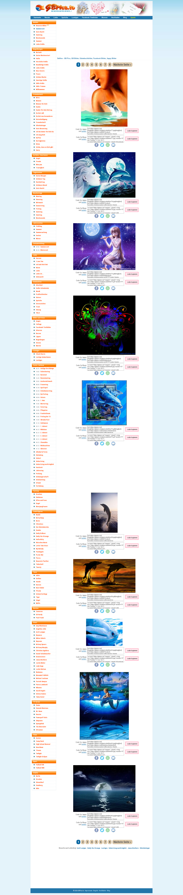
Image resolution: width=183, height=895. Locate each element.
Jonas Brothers (41, 660)
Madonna (39, 672)
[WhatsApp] (108, 146)
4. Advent (43, 439)
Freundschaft (41, 122)
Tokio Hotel (40, 697)
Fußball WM (40, 768)
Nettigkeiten (40, 141)
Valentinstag (45, 371)
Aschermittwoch (46, 381)
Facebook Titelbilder (90, 17)
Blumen (105, 17)
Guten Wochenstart (43, 55)
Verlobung (39, 486)
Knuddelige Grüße (42, 65)
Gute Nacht (40, 32)
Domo (38, 705)
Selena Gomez (41, 694)
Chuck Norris (40, 354)
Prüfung (39, 474)
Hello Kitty (40, 539)
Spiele (133, 17)
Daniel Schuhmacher (43, 654)
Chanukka (44, 442)
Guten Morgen (41, 176)
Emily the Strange (42, 536)
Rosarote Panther (42, 561)
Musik (38, 291)
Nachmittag (40, 182)
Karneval (43, 375)
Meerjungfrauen (41, 506)
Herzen (38, 258)
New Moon (39, 747)
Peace (38, 74)
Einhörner (39, 497)
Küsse (38, 268)
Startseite (37, 17)
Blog (125, 17)
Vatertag (43, 407)
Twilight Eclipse (41, 757)
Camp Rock (40, 741)
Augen (38, 321)
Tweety (38, 567)
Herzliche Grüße (42, 62)
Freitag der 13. (45, 416)
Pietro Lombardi (41, 685)
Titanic (38, 750)
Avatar (38, 738)
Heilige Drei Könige (47, 368)
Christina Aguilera (42, 650)
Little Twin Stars (42, 546)
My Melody (39, 549)
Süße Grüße (40, 83)
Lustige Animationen (43, 357)
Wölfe (38, 603)
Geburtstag (40, 461)
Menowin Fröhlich (42, 675)
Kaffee (38, 138)
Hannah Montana (42, 708)
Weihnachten (45, 446)
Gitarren (39, 330)
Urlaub (38, 483)
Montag (38, 196)
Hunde (38, 582)
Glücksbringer (41, 125)
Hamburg (39, 785)
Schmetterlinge (41, 594)
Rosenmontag (45, 378)
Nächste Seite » (122, 64)
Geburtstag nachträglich (45, 464)
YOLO (38, 313)
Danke (38, 107)
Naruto (38, 714)
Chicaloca (39, 524)
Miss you (39, 164)
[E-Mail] (113, 146)
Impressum (88, 891)
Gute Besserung (41, 128)
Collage (38, 324)
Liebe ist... (40, 274)
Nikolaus (43, 429)
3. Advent (43, 436)
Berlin (38, 776)
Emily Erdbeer (41, 533)
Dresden (39, 779)
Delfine (38, 578)
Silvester (43, 449)
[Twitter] (102, 146)
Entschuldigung (41, 119)
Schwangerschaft (42, 477)
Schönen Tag (40, 179)
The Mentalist (41, 727)
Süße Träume (40, 86)
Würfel (38, 346)
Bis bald (38, 52)
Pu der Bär (39, 555)
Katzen (38, 585)
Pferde (38, 591)
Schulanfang (40, 480)
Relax (38, 144)
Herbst (38, 235)
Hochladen (115, 17)
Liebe (56, 17)
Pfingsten (43, 410)
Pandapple (40, 552)
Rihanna (39, 688)
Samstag (39, 35)
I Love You (39, 261)
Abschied (39, 285)
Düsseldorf (40, 782)
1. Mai (42, 400)
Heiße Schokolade (42, 288)
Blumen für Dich (41, 104)
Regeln (95, 891)
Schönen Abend (41, 185)
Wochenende (40, 38)
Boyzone (39, 641)
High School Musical (43, 744)
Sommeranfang (41, 232)
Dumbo (38, 530)
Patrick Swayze (41, 681)
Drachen (39, 494)
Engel (38, 503)
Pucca (38, 558)
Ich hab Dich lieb (42, 264)
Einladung (39, 455)
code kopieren (132, 131)
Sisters (38, 297)
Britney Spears (41, 644)
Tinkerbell (39, 564)
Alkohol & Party (41, 452)
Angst (38, 158)
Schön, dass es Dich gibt (44, 147)
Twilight (39, 753)
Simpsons (39, 721)
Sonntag (39, 215)
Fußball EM (40, 765)
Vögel (38, 600)
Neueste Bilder (41, 26)
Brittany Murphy (41, 647)
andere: (84, 131)
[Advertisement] (45, 829)
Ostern (42, 397)
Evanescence (40, 657)
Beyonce (39, 635)
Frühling (39, 226)
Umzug (38, 310)
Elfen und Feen (41, 500)
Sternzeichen (41, 304)
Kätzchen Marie (41, 542)
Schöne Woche (41, 77)
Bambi (38, 515)
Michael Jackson (42, 678)
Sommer (39, 41)
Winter (38, 239)
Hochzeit (39, 467)
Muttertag (44, 404)
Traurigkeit (40, 168)
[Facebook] (96, 146)
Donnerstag (40, 206)
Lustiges (75, 17)
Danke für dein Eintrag (44, 110)
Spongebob (40, 724)
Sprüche (64, 17)
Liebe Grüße (40, 44)
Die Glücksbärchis (42, 527)
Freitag (38, 209)
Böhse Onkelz (41, 638)
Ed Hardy (39, 614)
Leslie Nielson (41, 669)
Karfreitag (44, 394)
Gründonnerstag (46, 391)
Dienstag (39, 199)
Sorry (38, 150)
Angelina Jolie (41, 629)
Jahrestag (39, 470)
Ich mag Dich (40, 135)
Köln (37, 788)
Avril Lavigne (40, 632)
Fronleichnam (45, 413)
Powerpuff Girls (41, 717)
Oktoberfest (44, 420)
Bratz (38, 521)
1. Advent (43, 426)
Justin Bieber (40, 663)
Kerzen (38, 333)
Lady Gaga (39, 666)
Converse (39, 611)
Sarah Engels (40, 691)
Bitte (38, 98)
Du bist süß (40, 113)
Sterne (38, 343)
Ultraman (39, 730)
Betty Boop (40, 518)
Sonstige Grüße (41, 80)
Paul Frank (40, 618)
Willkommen (40, 89)
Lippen (38, 336)
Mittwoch (39, 202)
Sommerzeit (40, 29)
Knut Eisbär (40, 588)
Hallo (38, 58)
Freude (38, 161)
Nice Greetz (40, 71)
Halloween (44, 423)
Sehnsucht (40, 277)
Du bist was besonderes (44, 116)
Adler (38, 575)
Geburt (38, 458)
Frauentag (44, 384)
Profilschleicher (41, 294)
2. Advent (43, 433)
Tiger (38, 597)
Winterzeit (44, 250)
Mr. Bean (39, 711)
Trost (38, 307)
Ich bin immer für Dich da (45, 132)
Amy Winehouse (41, 626)
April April (44, 388)
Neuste (47, 17)
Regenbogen (40, 340)
